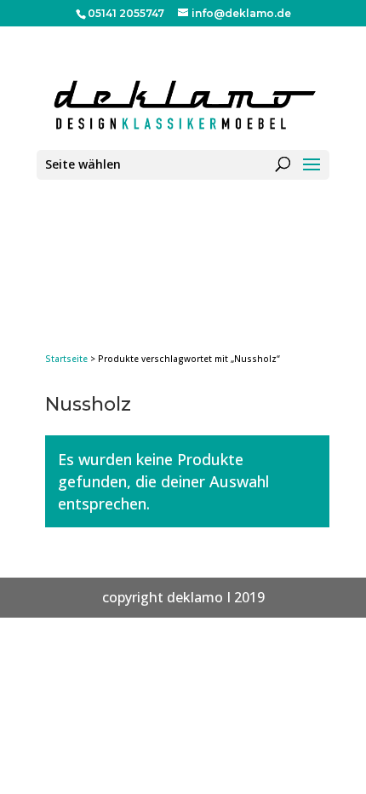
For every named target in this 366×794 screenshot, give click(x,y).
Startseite (66, 359)
